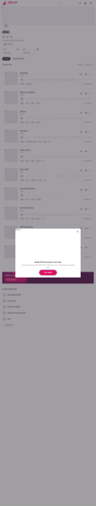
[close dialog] (77, 231)
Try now (48, 272)
